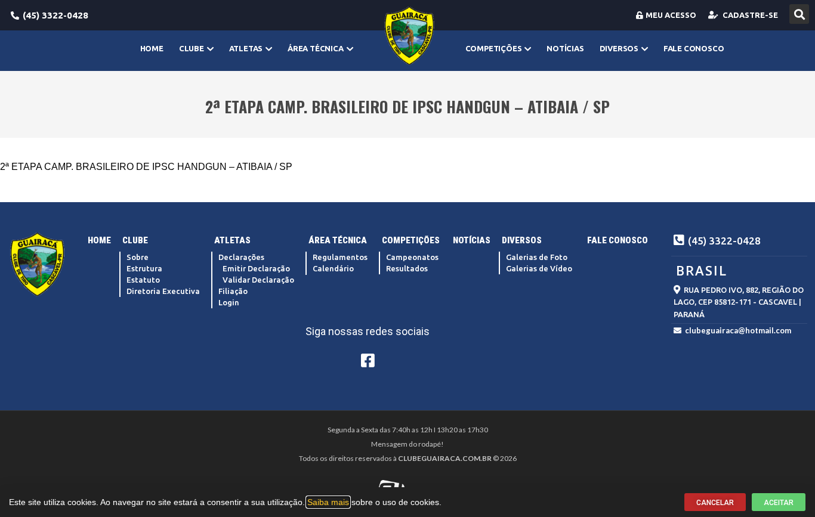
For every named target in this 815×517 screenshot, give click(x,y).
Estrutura (144, 268)
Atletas (246, 48)
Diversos (619, 48)
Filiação (233, 291)
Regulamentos (340, 257)
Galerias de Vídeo (539, 268)
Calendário (333, 268)
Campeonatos (412, 257)
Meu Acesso (671, 15)
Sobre (137, 257)
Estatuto (143, 279)
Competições (493, 48)
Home (151, 48)
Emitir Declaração (256, 268)
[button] (799, 14)
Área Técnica (316, 48)
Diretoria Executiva (163, 291)
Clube (191, 48)
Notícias (565, 48)
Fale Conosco (693, 48)
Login (228, 302)
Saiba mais (328, 502)
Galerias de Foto (536, 257)
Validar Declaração (258, 279)
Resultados (407, 268)
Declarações (241, 257)
